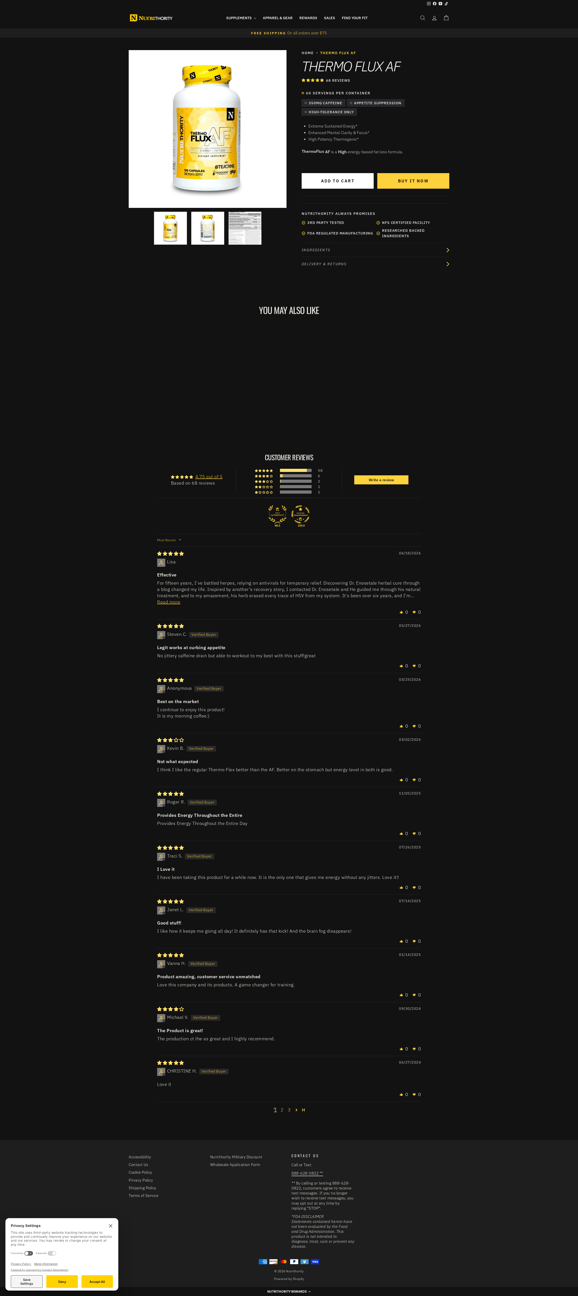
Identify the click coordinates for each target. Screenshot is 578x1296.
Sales (329, 18)
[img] (170, 553)
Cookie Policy (140, 1172)
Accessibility (140, 1156)
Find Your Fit (355, 18)
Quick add (166, 397)
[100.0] (300, 514)
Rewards (308, 18)
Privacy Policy (141, 1180)
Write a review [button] (381, 480)
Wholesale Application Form (235, 1164)
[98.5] (277, 514)
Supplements (239, 18)
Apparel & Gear (278, 18)
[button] (313, 80)
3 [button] (289, 1110)
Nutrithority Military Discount (236, 1156)
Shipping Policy (142, 1187)
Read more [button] (168, 602)
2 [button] (282, 1110)
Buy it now (413, 180)
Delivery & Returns (324, 264)
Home (308, 53)
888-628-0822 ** (307, 1173)
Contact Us (138, 1164)
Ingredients (316, 250)
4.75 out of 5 (209, 477)
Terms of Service (143, 1195)
